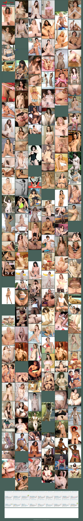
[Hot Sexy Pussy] (8, 2)
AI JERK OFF (8, 5)
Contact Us (48, 519)
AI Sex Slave (4, 5)
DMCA (45, 519)
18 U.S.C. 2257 (42, 519)
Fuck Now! (12, 5)
